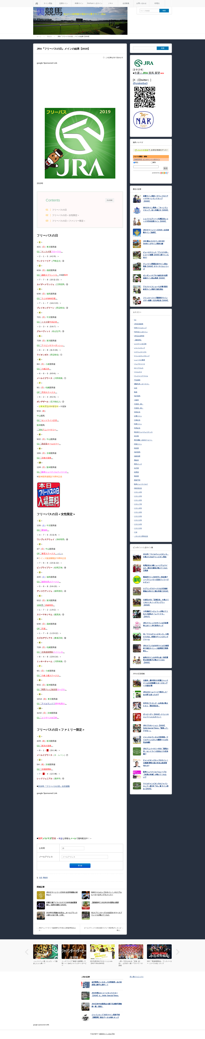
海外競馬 (137, 452)
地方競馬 (137, 396)
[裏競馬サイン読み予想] (80, 21)
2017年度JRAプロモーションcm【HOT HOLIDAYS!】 (73, 962)
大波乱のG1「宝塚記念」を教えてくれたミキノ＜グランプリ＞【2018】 (156, 602)
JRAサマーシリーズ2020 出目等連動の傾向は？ (62, 893)
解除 (154, 162)
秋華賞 (136, 472)
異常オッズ (138, 464)
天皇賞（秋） (138, 408)
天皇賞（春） (138, 404)
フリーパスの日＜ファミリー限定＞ (69, 221)
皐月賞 (136, 468)
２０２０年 (138, 516)
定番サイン (63, 3)
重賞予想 (137, 480)
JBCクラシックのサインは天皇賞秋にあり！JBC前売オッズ (155, 624)
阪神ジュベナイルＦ (141, 484)
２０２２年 (138, 520)
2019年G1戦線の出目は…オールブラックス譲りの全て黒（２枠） (62, 914)
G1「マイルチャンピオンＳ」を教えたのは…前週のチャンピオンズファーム (156, 636)
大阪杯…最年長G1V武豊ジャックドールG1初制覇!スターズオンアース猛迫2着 (155, 683)
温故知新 (137, 456)
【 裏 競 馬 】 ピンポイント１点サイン (146, 159)
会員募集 (126, 3)
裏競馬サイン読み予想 (107, 1034)
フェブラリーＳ (139, 364)
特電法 (157, 3)
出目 (40, 877)
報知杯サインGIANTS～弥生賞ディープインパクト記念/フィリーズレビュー (156, 579)
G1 (135, 320)
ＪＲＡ (110, 3)
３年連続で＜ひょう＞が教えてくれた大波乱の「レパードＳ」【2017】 (155, 613)
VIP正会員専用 (139, 336)
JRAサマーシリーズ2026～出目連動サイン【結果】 (156, 231)
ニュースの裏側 (139, 360)
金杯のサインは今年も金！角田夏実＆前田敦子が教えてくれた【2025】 (155, 659)
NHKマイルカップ (140, 328)
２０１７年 (138, 504)
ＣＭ (135, 532)
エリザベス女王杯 (140, 344)
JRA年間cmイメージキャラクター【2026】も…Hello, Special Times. (105, 994)
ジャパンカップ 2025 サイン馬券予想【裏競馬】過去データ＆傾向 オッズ (106, 1016)
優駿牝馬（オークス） (141, 384)
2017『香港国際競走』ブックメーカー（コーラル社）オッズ (131, 962)
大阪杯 (136, 400)
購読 (136, 162)
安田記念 (137, 412)
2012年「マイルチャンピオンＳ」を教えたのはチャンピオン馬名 (156, 555)
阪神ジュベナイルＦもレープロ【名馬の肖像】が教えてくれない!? (155, 774)
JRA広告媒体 (138, 324)
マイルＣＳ (138, 372)
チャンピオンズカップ (141, 356)
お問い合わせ (141, 3)
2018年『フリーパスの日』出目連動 (54, 786)
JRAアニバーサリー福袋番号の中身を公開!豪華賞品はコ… (57, 929)
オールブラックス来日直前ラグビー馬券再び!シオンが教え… (102, 929)
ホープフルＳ (138, 368)
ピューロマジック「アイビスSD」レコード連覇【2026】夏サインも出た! (156, 254)
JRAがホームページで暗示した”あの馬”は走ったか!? (155, 693)
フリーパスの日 (59, 210)
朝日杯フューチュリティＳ (143, 432)
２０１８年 (138, 508)
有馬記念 (137, 428)
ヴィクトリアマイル (141, 376)
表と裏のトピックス (137, 976)
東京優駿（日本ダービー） (143, 440)
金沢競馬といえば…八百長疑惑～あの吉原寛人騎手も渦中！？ (107, 983)
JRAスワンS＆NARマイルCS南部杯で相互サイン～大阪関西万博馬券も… (156, 648)
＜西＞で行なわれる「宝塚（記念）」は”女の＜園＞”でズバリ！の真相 (102, 963)
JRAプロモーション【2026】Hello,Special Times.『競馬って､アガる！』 (155, 728)
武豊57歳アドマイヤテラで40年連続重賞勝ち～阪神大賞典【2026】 (61, 903)
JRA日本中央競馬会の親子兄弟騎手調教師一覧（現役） (107, 1005)
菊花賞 (136, 476)
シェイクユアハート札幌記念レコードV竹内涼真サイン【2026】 (155, 220)
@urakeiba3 (140, 83)
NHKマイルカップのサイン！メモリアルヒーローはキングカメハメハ (106, 893)
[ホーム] (36, 3)
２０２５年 (138, 528)
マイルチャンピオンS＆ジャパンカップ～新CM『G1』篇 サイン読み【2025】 (155, 786)
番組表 (45, 877)
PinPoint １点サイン (94, 3)
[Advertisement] (80, 84)
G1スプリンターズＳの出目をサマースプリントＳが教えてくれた (106, 914)
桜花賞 (136, 448)
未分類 (136, 436)
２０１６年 (138, 500)
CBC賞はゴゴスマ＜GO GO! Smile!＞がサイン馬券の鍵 (154, 242)
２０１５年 (138, 496)
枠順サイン (138, 444)
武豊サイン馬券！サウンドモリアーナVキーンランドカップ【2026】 (155, 198)
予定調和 (137, 380)
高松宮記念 (138, 488)
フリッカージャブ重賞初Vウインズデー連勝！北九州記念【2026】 (156, 299)
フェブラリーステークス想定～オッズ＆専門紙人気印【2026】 (159, 962)
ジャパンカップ (139, 348)
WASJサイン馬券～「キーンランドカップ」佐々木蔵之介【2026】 (156, 209)
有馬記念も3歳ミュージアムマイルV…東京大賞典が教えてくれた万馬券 (155, 567)
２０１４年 (138, 492)
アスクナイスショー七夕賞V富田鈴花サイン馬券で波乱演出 (155, 288)
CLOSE (110, 200)
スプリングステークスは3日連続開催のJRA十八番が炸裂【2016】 (156, 590)
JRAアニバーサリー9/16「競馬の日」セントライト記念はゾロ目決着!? (155, 751)
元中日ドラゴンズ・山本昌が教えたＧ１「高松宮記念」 (155, 704)
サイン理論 (48, 3)
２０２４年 (138, 524)
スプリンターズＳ (140, 352)
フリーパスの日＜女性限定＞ (65, 215)
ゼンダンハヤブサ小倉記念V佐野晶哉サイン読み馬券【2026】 (155, 276)
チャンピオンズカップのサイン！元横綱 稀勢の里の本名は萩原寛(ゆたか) (155, 762)
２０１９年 (138, 512)
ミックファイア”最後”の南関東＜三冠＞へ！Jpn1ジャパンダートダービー (45, 963)
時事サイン (79, 3)
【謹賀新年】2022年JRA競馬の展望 (105, 902)
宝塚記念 (137, 420)
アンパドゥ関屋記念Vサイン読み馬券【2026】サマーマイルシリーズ (156, 266)
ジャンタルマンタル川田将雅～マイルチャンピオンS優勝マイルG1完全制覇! (155, 739)
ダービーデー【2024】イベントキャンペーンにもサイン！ (156, 715)
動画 (135, 392)
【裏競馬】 (138, 340)
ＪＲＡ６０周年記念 (141, 536)
